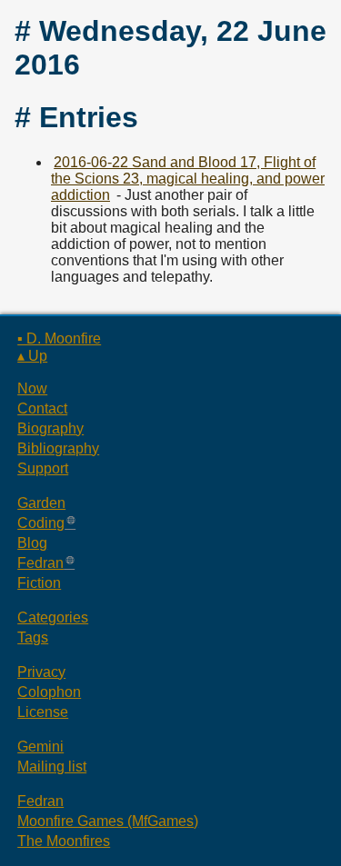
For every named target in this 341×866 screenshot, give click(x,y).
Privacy (41, 672)
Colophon (49, 692)
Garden (41, 503)
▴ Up (32, 355)
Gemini (40, 746)
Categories (52, 617)
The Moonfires (63, 841)
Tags (32, 637)
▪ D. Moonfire (59, 338)
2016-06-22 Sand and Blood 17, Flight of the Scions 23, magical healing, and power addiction (188, 178)
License (42, 712)
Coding (41, 523)
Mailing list (51, 766)
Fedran (40, 563)
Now (32, 388)
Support (42, 468)
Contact (42, 408)
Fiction (39, 583)
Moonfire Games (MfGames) (107, 821)
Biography (50, 428)
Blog (32, 543)
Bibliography (58, 448)
